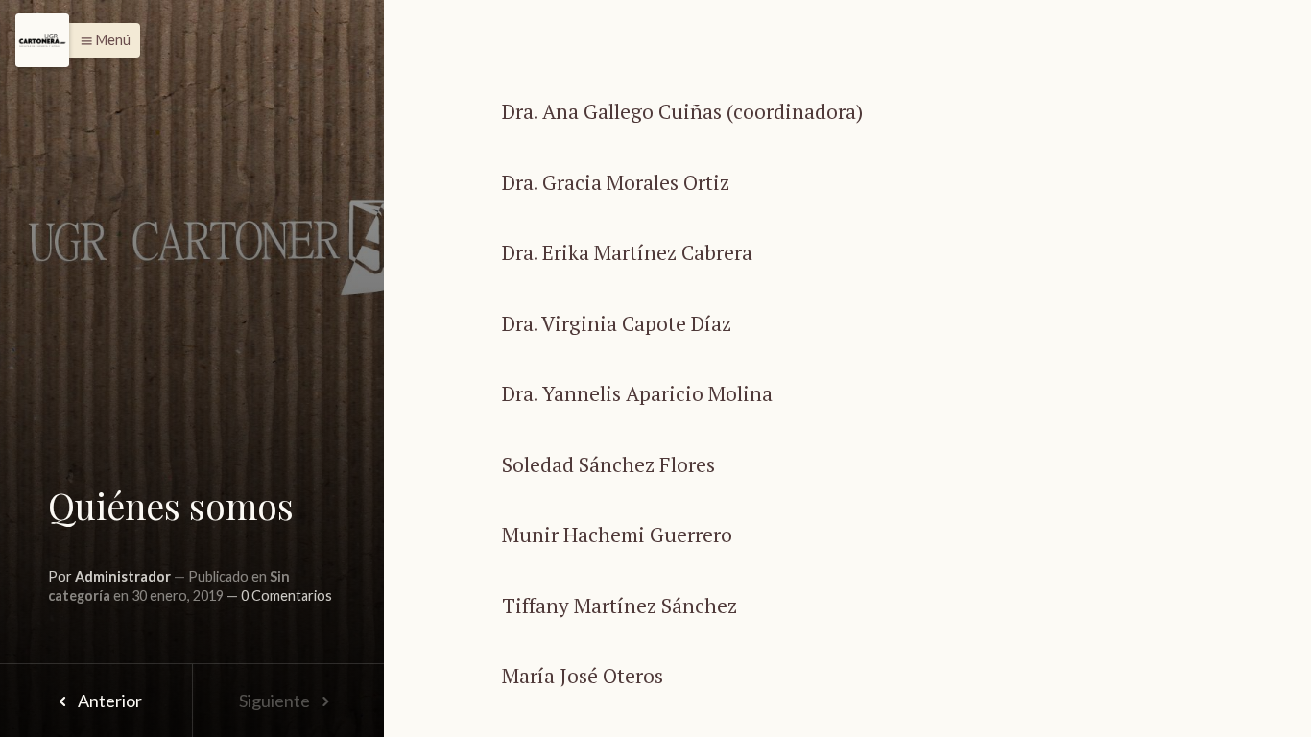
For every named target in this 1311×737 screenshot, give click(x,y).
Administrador (123, 576)
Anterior (108, 700)
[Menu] (42, 40)
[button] (100, 40)
